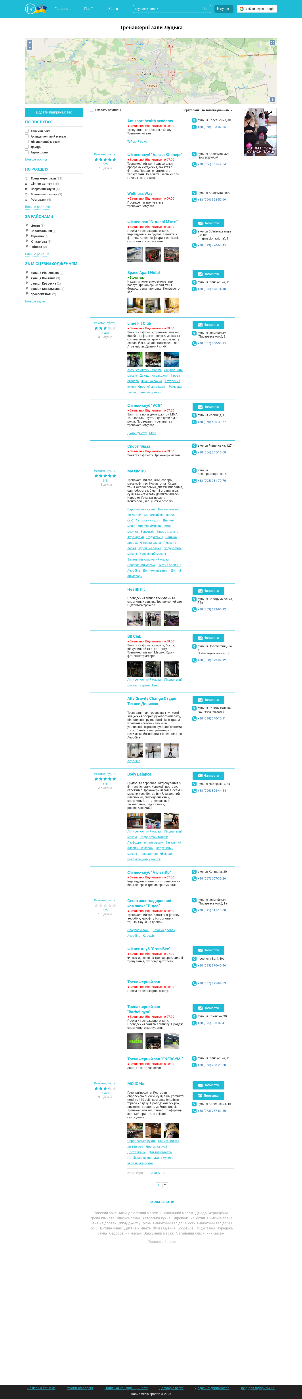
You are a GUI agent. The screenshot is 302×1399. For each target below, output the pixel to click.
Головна (61, 9)
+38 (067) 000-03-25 (212, 343)
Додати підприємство (54, 112)
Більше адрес (35, 301)
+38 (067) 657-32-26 (212, 878)
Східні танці (154, 537)
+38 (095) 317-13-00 (212, 910)
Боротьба (147, 531)
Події (88, 9)
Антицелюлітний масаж (49, 136)
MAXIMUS (136, 471)
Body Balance (139, 774)
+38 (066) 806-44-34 (212, 790)
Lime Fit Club (139, 323)
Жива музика (164, 1157)
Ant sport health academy (150, 121)
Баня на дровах (149, 392)
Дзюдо (36, 147)
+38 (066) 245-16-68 (212, 452)
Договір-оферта (171, 1388)
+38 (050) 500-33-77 (212, 422)
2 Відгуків (105, 787)
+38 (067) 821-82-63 (212, 983)
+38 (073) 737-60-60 (212, 1110)
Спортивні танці (138, 930)
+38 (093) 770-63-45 (212, 245)
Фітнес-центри (45, 183)
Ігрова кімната (167, 531)
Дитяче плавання (155, 570)
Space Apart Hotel (143, 272)
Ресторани (41, 199)
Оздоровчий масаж (154, 837)
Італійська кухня (139, 1157)
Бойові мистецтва (46, 194)
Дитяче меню (111, 1228)
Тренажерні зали (46, 178)
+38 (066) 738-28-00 (212, 1065)
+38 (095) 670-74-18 (212, 289)
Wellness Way (139, 193)
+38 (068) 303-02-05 (212, 127)
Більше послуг (36, 159)
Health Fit (136, 589)
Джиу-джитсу (137, 433)
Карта (113, 9)
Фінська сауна (151, 381)
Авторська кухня (148, 520)
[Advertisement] (162, 1297)
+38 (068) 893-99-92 (212, 660)
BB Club (134, 636)
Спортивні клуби (45, 189)
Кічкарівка (41, 241)
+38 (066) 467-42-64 (212, 164)
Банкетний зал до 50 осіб (174, 1223)
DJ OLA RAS (157, 1173)
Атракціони (39, 152)
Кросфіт (148, 935)
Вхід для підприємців (258, 1388)
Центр (38, 225)
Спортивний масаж (141, 565)
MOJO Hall (137, 1083)
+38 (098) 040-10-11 (212, 718)
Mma (152, 433)
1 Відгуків (105, 484)
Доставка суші (156, 1146)
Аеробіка (133, 570)
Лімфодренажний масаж (145, 842)
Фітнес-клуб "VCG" (144, 405)
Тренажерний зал (143, 982)
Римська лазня (220, 1218)
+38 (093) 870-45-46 (212, 965)
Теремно (39, 236)
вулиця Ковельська (47, 289)
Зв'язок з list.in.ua (41, 1388)
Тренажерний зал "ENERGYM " (155, 1059)
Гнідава (39, 247)
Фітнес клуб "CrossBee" (148, 948)
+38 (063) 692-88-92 (212, 609)
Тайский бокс (41, 131)
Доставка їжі (136, 1152)
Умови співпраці (80, 1388)
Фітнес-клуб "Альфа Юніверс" (155, 154)
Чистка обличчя (169, 565)
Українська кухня (140, 1163)
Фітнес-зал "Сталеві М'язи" (152, 221)
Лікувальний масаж (46, 141)
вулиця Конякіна (45, 278)
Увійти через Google (259, 9)
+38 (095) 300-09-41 (212, 1023)
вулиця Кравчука (46, 283)
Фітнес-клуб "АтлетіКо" (149, 872)
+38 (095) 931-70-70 (212, 480)
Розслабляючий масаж (156, 853)
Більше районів (37, 254)
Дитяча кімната (149, 526)
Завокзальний (44, 231)
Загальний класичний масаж (148, 559)
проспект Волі (43, 294)
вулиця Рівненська (47, 273)
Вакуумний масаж (153, 553)
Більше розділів (37, 207)
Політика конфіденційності (126, 1388)
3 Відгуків (105, 337)
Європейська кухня (152, 386)
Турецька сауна (149, 548)
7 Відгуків (105, 168)
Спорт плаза (138, 446)
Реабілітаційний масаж (144, 859)
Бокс (155, 685)
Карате (145, 685)
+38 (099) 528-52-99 (212, 199)
